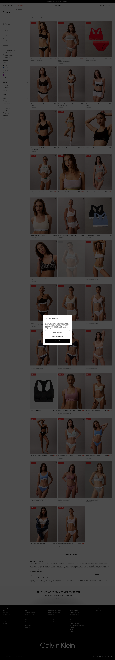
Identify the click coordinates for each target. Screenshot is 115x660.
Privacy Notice (58, 328)
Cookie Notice (50, 328)
